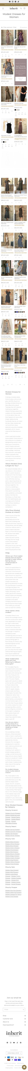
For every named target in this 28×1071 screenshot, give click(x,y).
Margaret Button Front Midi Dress (20, 278)
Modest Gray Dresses (11, 860)
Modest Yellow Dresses (12, 862)
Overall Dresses (16, 884)
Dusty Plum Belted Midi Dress (7, 47)
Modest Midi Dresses (11, 872)
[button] (3, 8)
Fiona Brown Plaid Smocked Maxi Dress (6, 337)
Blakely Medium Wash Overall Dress (19, 337)
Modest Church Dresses (12, 813)
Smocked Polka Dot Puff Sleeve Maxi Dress (20, 250)
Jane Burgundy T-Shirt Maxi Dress (19, 307)
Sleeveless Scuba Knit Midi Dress (6, 250)
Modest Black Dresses (12, 842)
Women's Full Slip (18, 103)
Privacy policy (10, 1065)
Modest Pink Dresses (11, 850)
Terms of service (19, 1065)
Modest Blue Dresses (11, 846)
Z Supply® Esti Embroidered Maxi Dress (20, 136)
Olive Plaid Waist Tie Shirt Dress (6, 104)
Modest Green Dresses (12, 848)
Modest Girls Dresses (11, 896)
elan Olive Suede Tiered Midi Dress (7, 223)
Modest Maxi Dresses (11, 870)
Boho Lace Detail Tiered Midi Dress (20, 195)
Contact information (19, 1067)
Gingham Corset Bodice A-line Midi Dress (7, 170)
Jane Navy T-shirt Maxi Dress (19, 365)
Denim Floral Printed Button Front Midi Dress (7, 195)
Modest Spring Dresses (12, 829)
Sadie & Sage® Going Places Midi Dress (19, 223)
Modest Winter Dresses (12, 835)
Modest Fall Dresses (11, 833)
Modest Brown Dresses (12, 854)
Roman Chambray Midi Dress (6, 278)
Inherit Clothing (12, 1063)
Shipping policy (9, 1067)
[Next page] (24, 384)
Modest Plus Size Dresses (13, 890)
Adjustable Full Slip (6, 135)
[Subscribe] (23, 1009)
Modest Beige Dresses (12, 856)
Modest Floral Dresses (12, 864)
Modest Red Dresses (11, 852)
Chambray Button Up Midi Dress (6, 76)
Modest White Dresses (12, 844)
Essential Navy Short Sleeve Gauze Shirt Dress (6, 366)
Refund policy (20, 1063)
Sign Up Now (20, 79)
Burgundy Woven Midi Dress (19, 47)
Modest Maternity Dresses (13, 892)
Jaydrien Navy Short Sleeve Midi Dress (6, 307)
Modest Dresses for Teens (13, 894)
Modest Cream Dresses (12, 858)
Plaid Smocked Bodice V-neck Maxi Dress (20, 170)
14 (20, 384)
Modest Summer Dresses (13, 831)
